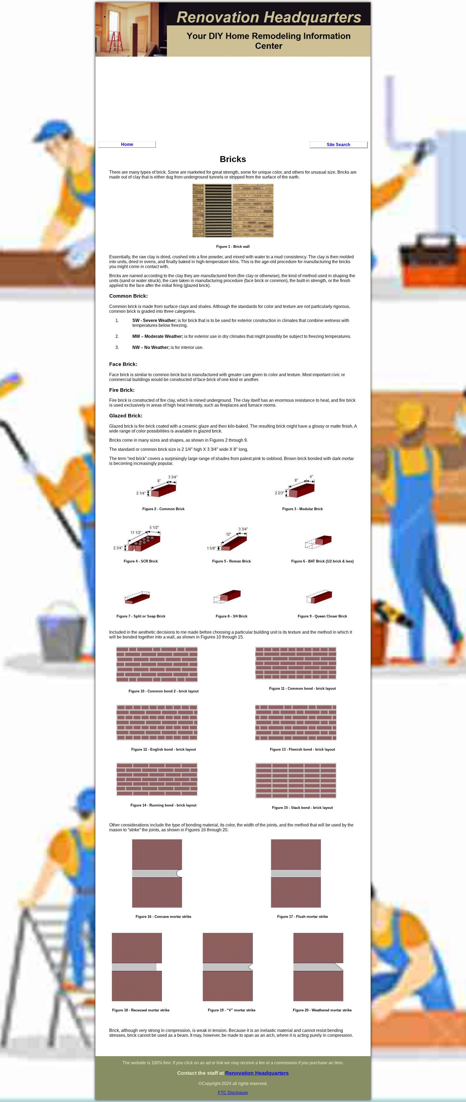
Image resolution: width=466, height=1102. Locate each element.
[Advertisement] (233, 98)
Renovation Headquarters (257, 1073)
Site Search (338, 144)
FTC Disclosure (233, 1092)
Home (127, 144)
